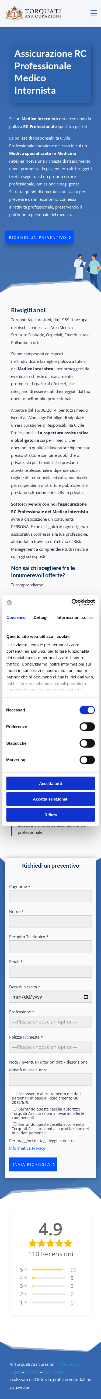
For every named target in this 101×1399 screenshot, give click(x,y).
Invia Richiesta (31, 1164)
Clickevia (43, 1379)
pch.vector (20, 1387)
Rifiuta (50, 814)
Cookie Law (53, 1372)
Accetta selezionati (50, 799)
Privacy (32, 1372)
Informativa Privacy (27, 1148)
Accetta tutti (50, 783)
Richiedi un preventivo (38, 237)
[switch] (87, 726)
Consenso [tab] (16, 617)
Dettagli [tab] (41, 617)
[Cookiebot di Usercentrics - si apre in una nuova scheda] (72, 602)
